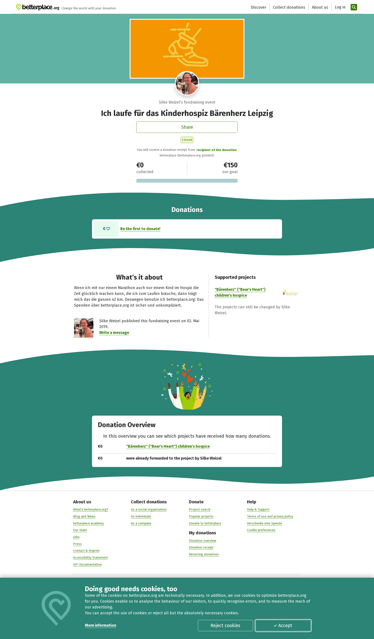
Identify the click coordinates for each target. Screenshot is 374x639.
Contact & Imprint (86, 551)
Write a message (114, 332)
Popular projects (201, 516)
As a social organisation (148, 509)
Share (187, 127)
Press (77, 544)
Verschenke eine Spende (264, 523)
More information (100, 625)
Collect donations (289, 7)
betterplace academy (88, 523)
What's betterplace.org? (90, 509)
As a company (141, 523)
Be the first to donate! (140, 228)
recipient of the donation (217, 150)
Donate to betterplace (205, 523)
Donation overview (202, 541)
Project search (199, 509)
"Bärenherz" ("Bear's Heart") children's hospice (168, 446)
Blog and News (84, 516)
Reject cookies (225, 625)
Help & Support (258, 509)
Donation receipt (201, 547)
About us (320, 7)
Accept (285, 625)
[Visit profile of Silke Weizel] (187, 83)
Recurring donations (204, 554)
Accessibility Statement (90, 557)
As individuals (141, 516)
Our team (80, 530)
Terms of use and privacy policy (270, 516)
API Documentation (87, 564)
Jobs (76, 537)
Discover (258, 7)
